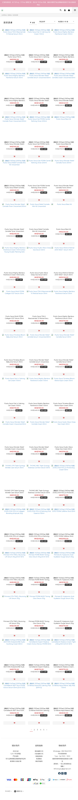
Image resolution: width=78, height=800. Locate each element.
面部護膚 (15, 15)
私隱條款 (39, 759)
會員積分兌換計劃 (15, 761)
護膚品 (10, 15)
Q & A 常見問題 (16, 754)
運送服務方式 (39, 751)
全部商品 (4, 15)
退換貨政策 (39, 756)
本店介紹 (15, 751)
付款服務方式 (39, 754)
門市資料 (15, 756)
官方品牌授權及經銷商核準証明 (16, 759)
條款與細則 (39, 761)
